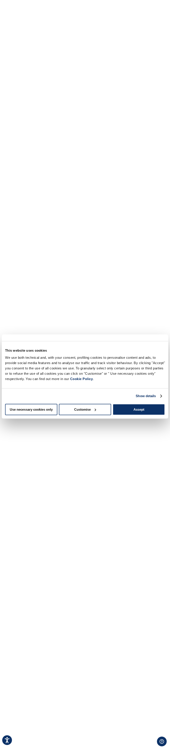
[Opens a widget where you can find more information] (148, 745)
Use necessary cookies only (31, 409)
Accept (138, 409)
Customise (82, 409)
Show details (146, 396)
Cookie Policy (81, 379)
